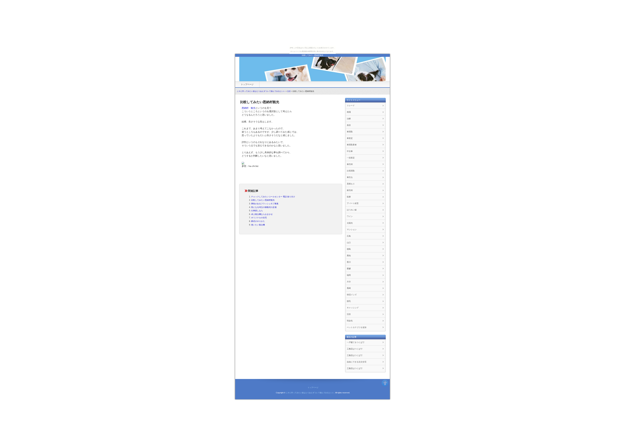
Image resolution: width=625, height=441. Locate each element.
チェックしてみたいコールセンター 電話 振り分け (273, 197)
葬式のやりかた (258, 221)
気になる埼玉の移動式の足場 (264, 207)
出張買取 (351, 171)
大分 (349, 281)
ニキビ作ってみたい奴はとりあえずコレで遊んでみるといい (261, 91)
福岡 (349, 275)
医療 (349, 197)
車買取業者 (352, 145)
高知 (349, 255)
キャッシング (353, 308)
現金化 (350, 321)
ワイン (350, 216)
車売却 (350, 164)
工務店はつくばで (354, 349)
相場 (349, 112)
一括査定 (351, 158)
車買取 (350, 132)
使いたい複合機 (258, 225)
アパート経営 (353, 203)
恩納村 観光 (248, 108)
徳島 (349, 249)
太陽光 (350, 223)
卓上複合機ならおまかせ (262, 214)
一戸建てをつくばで (355, 342)
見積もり (351, 184)
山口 (349, 242)
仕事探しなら (257, 211)
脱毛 (349, 301)
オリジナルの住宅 (259, 218)
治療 (349, 119)
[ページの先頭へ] (385, 384)
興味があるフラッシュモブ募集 (264, 204)
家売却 (350, 190)
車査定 (350, 138)
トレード (351, 105)
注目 (289, 91)
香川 (349, 262)
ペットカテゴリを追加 (356, 327)
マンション (352, 229)
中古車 (350, 151)
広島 (349, 236)
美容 (349, 125)
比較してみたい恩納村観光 (263, 200)
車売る (350, 177)
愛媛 (349, 268)
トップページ (247, 84)
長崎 (349, 288)
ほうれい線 (352, 210)
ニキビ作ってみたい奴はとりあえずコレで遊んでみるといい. (310, 393)
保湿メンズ (352, 295)
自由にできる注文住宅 (356, 362)
